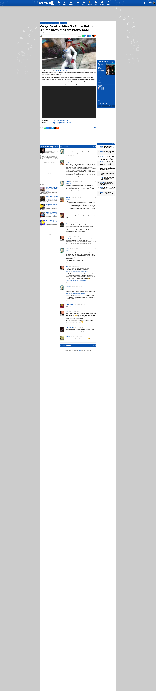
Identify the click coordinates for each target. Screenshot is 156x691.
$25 (110, 105)
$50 (106, 105)
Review (62, 122)
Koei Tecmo (47, 23)
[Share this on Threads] (93, 36)
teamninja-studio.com (101, 101)
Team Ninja (100, 77)
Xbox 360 (101, 71)
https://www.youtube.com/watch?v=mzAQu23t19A (77, 271)
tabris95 (68, 336)
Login (148, 3)
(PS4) (60, 120)
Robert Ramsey (47, 36)
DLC (61, 23)
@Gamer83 (68, 183)
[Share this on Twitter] (90, 36)
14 (95, 127)
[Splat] (62, 226)
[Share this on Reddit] (95, 36)
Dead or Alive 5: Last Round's (63, 70)
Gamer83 (68, 161)
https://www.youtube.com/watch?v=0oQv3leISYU (76, 280)
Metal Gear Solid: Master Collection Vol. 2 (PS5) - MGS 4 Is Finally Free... (107, 183)
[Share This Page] (144, 3)
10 (95, 286)
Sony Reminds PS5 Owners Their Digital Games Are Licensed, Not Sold (107, 148)
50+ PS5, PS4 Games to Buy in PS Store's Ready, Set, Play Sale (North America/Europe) (52, 214)
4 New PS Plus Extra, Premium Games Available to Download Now (52, 222)
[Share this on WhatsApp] (83, 36)
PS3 (98, 71)
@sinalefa (68, 162)
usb (66, 214)
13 (95, 327)
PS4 (51, 23)
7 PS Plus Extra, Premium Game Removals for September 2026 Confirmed (52, 206)
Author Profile (47, 162)
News (42, 23)
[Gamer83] (62, 164)
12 (95, 311)
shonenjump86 (69, 304)
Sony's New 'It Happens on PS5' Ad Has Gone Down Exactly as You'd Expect (107, 178)
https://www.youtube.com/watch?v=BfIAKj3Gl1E (76, 293)
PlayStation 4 (100, 68)
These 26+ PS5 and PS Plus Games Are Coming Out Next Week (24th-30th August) (52, 198)
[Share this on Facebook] (88, 36)
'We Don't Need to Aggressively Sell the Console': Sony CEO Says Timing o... (107, 194)
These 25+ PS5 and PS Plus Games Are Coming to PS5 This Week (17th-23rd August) (52, 189)
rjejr (67, 236)
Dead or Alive (56, 23)
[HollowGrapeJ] (62, 331)
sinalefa (68, 150)
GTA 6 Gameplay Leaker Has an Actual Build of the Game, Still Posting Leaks (107, 153)
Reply (53, 162)
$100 (99, 105)
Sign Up (150, 3)
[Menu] (2, 3)
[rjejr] (62, 240)
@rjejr (67, 250)
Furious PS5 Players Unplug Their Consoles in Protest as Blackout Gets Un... (107, 168)
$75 (103, 105)
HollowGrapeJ (69, 327)
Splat (67, 223)
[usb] (62, 217)
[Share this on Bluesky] (85, 36)
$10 (113, 105)
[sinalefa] (62, 153)
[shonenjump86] (62, 307)
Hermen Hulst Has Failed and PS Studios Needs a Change (107, 173)
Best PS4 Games (56, 123)
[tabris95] (62, 340)
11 (95, 304)
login (79, 350)
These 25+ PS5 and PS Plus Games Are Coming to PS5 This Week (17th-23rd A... (107, 163)
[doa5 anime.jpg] (69, 53)
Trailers (65, 23)
